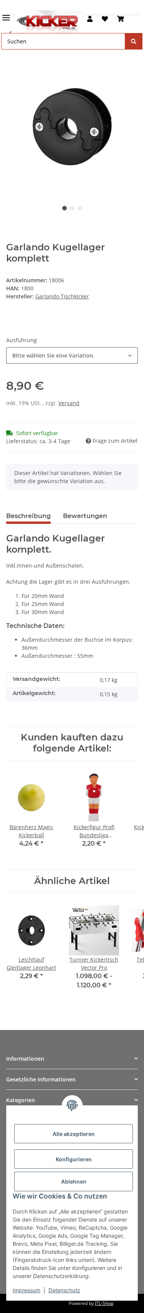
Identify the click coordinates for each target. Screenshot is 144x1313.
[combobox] (72, 355)
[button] (90, 18)
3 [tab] (80, 208)
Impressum (26, 1290)
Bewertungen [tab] (85, 516)
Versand (68, 403)
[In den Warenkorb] (12, 57)
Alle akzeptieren (74, 1134)
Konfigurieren (74, 1159)
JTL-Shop (104, 1303)
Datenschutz (64, 1290)
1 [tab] (64, 208)
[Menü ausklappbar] (6, 14)
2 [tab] (72, 208)
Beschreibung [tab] (28, 516)
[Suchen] (133, 41)
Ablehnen (73, 1181)
